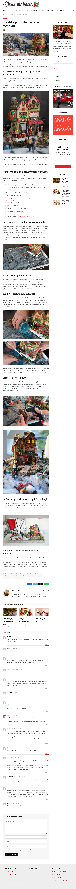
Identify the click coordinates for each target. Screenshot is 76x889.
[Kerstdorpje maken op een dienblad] (26, 44)
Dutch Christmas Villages (16, 62)
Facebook (14, 569)
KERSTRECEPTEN (56, 877)
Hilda (8, 702)
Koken (35, 10)
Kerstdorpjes (32, 575)
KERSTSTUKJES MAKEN (8, 877)
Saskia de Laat (11, 29)
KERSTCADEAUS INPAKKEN (58, 874)
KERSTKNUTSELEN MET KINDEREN (11, 874)
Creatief (5, 18)
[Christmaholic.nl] (26, 4)
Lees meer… (56, 51)
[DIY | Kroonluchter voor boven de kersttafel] (42, 612)
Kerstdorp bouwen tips (25, 573)
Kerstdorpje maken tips (8, 575)
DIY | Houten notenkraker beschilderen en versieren (24, 621)
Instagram (22, 569)
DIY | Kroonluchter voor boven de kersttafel (41, 620)
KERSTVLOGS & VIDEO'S (58, 883)
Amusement (50, 10)
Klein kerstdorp (6, 578)
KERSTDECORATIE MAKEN (9, 871)
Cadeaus (28, 10)
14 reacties (27, 29)
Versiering (10, 10)
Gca (8, 803)
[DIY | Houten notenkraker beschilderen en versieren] (26, 612)
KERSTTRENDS (6, 880)
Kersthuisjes (39, 575)
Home (4, 10)
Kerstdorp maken (37, 573)
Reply (46, 644)
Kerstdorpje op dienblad (21, 575)
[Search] (73, 10)
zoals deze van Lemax (27, 203)
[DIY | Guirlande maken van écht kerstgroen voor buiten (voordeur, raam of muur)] (10, 612)
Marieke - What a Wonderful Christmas (17, 679)
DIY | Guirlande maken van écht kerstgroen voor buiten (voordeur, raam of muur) (10, 621)
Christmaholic (60, 10)
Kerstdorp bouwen (14, 573)
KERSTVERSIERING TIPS (8, 883)
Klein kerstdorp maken (17, 578)
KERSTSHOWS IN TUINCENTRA (59, 880)
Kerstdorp (5, 573)
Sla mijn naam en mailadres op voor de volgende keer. (19, 850)
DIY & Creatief (20, 10)
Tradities (42, 10)
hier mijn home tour (23, 81)
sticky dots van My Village (26, 216)
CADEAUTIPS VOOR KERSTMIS (59, 871)
